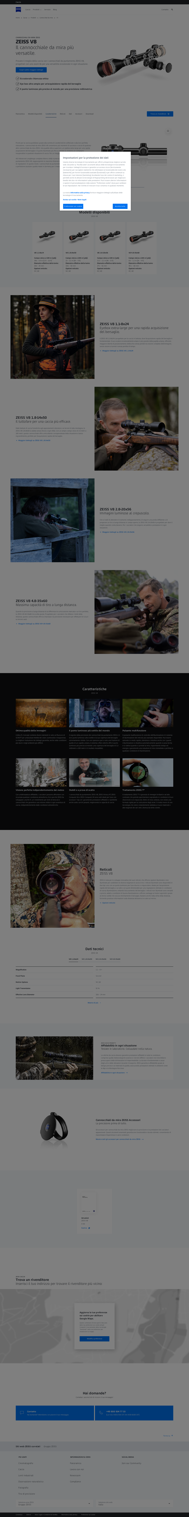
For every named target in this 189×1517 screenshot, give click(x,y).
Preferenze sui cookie (73, 206)
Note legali (82, 200)
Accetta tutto (120, 206)
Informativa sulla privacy (80, 193)
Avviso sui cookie (70, 200)
